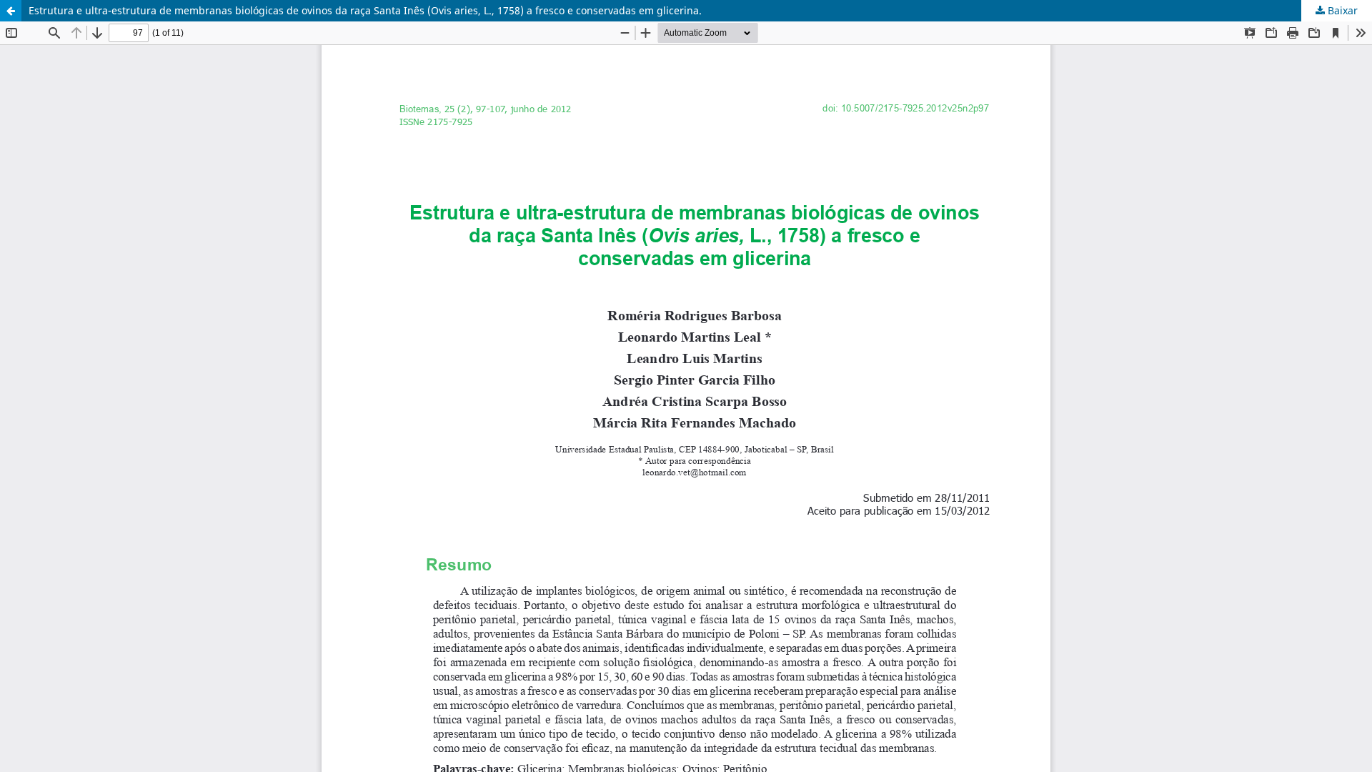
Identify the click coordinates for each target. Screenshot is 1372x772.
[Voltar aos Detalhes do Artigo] (10, 10)
